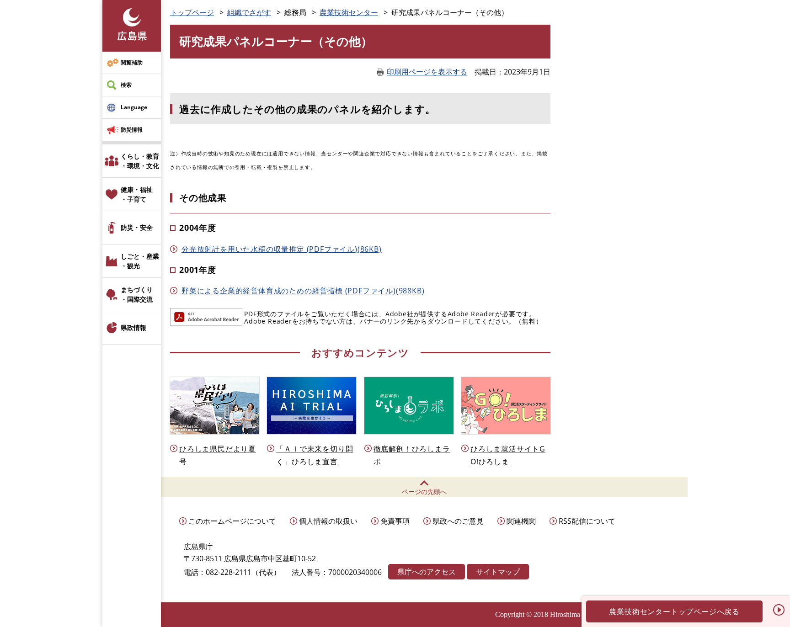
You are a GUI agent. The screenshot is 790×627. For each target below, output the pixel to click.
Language (134, 107)
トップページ (192, 12)
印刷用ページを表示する (427, 71)
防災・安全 (137, 227)
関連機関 (521, 521)
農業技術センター (349, 12)
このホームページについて (232, 521)
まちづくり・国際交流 (137, 294)
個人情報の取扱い (328, 521)
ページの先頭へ (424, 491)
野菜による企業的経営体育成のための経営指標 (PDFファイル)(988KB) (302, 291)
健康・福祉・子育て (137, 194)
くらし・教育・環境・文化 (140, 161)
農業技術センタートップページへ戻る (674, 611)
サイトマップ (498, 572)
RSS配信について (587, 521)
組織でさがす (249, 12)
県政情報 (133, 327)
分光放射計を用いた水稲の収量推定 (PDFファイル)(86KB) (281, 249)
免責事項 (395, 521)
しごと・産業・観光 (140, 261)
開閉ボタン (778, 609)
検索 (126, 85)
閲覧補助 (132, 62)
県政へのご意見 (458, 521)
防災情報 (132, 129)
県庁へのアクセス (426, 572)
